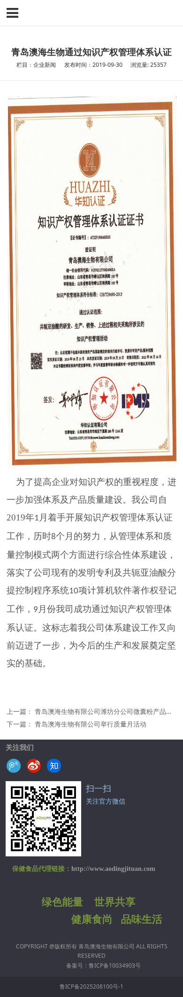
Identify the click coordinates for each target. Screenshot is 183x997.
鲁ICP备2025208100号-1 (91, 986)
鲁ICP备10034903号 (115, 965)
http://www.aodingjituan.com (113, 868)
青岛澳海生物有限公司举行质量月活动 (90, 723)
